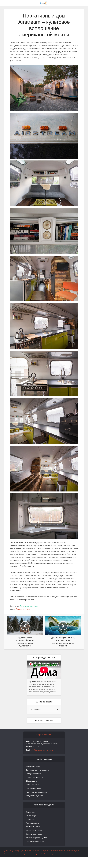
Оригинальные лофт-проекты (37, 770)
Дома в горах (31, 819)
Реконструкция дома (34, 830)
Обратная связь (44, 734)
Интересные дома (33, 766)
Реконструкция (23, 609)
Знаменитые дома (33, 827)
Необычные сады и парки (35, 841)
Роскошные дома (32, 823)
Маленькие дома (32, 785)
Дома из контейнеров (34, 777)
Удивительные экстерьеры (36, 792)
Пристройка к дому (33, 788)
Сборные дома (31, 781)
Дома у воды (31, 816)
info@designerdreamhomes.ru (42, 750)
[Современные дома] (44, 2)
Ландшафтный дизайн (34, 795)
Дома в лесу (30, 812)
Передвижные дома (29, 606)
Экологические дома (34, 834)
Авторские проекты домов (36, 838)
